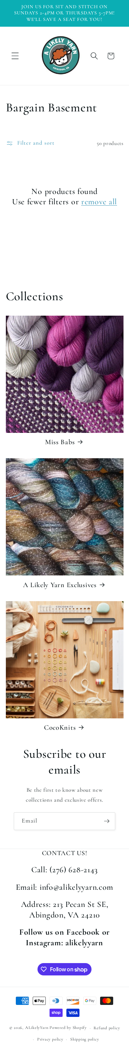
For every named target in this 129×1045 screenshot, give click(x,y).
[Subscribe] (106, 821)
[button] (15, 56)
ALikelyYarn (36, 1027)
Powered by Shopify (68, 1027)
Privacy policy (50, 1039)
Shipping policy (84, 1039)
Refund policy (107, 1027)
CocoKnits (60, 727)
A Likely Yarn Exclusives (59, 585)
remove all (99, 202)
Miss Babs (60, 442)
